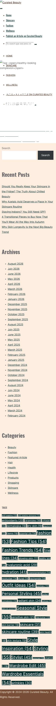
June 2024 (14, 395)
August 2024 (15, 385)
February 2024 (16, 415)
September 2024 (18, 380)
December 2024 (17, 364)
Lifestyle (13, 472)
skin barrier (10, 625)
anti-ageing (9, 515)
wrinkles (21, 683)
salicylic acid (9, 609)
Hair (10, 462)
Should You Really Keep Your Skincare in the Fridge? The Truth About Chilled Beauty (26, 191)
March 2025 (15, 349)
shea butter (42, 617)
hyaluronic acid (21, 565)
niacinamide (37, 578)
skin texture (17, 640)
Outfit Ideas (19, 585)
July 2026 (14, 268)
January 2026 (16, 299)
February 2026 (16, 294)
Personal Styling (21, 593)
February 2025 (16, 354)
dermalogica (16, 525)
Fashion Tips (29, 541)
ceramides (32, 520)
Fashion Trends (22, 550)
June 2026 (14, 273)
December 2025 (17, 304)
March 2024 (15, 410)
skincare (30, 624)
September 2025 (18, 319)
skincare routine (20, 631)
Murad (23, 578)
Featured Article (17, 457)
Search (6, 148)
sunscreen (38, 658)
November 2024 (17, 370)
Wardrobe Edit (27, 665)
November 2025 (17, 309)
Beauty (12, 447)
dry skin (34, 525)
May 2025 (14, 339)
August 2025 (15, 324)
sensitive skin (23, 617)
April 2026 (14, 283)
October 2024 (16, 375)
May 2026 (14, 278)
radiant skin (29, 600)
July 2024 (14, 390)
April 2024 (14, 405)
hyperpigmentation (39, 572)
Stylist (21, 657)
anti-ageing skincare (29, 515)
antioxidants (13, 520)
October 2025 (16, 314)
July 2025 (13, 329)
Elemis (12, 533)
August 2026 (15, 263)
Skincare (13, 487)
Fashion (12, 452)
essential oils (27, 533)
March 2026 (15, 289)
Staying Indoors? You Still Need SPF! (24, 211)
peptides (42, 586)
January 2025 (16, 359)
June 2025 (14, 334)
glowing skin (28, 558)
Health (12, 467)
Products (13, 477)
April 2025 (14, 344)
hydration (14, 572)
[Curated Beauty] (10, 2)
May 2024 (14, 400)
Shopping (13, 482)
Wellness (13, 492)
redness (47, 601)
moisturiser (9, 578)
